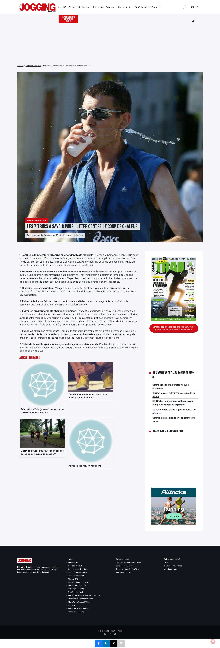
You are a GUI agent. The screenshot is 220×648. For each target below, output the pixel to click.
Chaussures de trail (76, 576)
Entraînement (140, 7)
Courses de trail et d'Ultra (78, 569)
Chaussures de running (77, 572)
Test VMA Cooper (123, 572)
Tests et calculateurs (79, 7)
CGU (166, 562)
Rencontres (98, 7)
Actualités (62, 7)
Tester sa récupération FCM (127, 569)
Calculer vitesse (122, 559)
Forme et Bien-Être (76, 612)
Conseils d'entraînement (78, 582)
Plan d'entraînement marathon (80, 599)
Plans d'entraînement (77, 585)
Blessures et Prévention (78, 608)
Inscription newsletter (173, 566)
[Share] (99, 643)
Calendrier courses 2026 (68, 19)
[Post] (113, 643)
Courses (110, 7)
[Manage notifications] (213, 641)
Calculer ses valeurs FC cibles (128, 562)
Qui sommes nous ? (172, 559)
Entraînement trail (75, 592)
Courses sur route (75, 566)
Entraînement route (76, 589)
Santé (154, 7)
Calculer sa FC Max (124, 566)
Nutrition (71, 605)
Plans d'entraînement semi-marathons (84, 595)
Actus (70, 559)
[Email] (121, 643)
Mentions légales (171, 569)
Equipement (124, 7)
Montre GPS (73, 579)
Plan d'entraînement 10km (79, 602)
